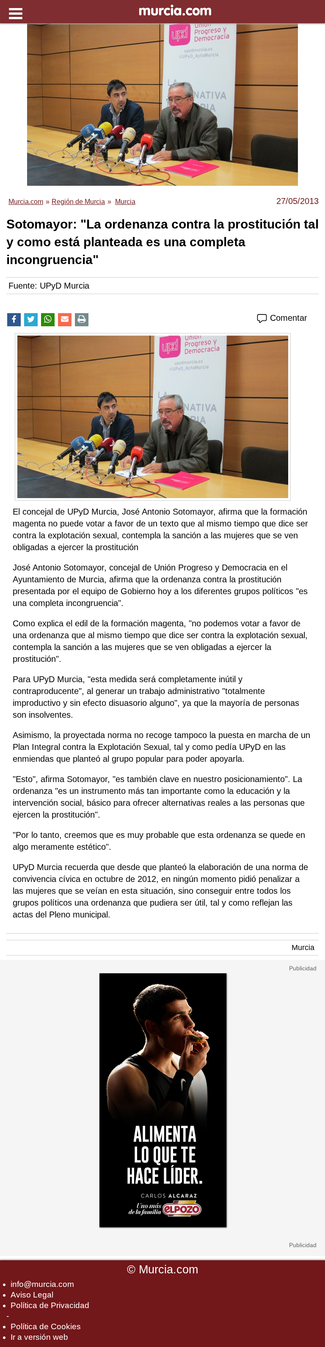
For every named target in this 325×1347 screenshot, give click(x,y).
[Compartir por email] (65, 319)
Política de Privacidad (50, 1305)
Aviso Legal (32, 1294)
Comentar (287, 317)
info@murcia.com (42, 1284)
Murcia (303, 947)
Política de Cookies (46, 1326)
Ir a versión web (39, 1337)
